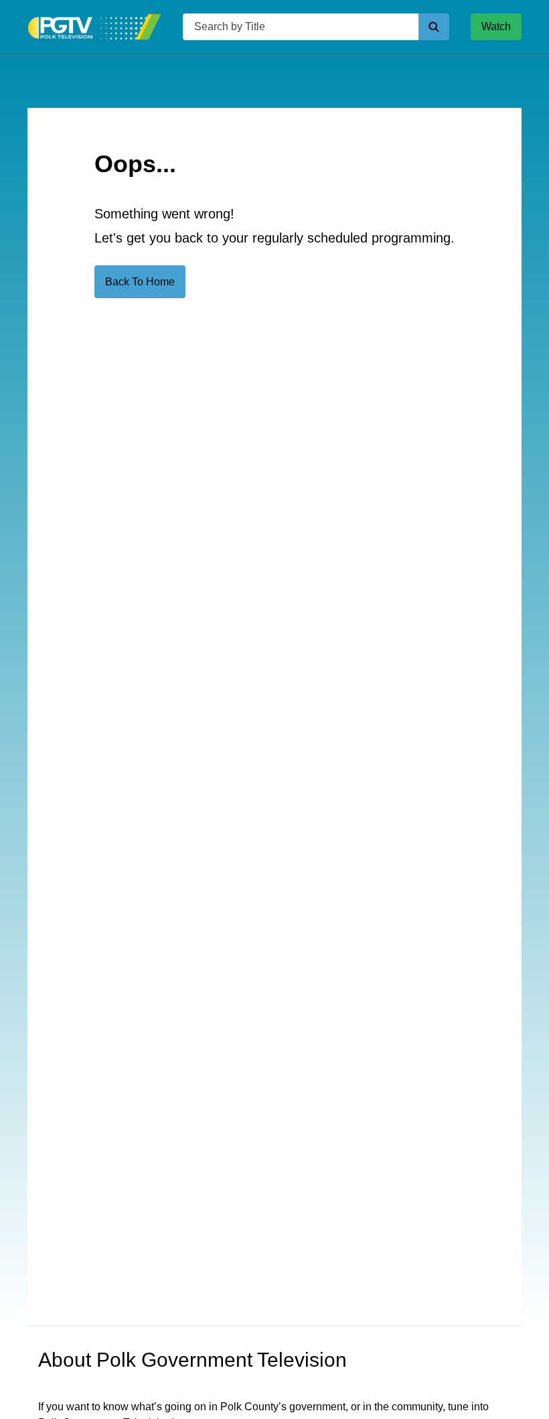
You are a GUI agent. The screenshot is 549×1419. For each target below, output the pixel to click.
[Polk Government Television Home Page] (94, 27)
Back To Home (140, 281)
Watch (496, 26)
